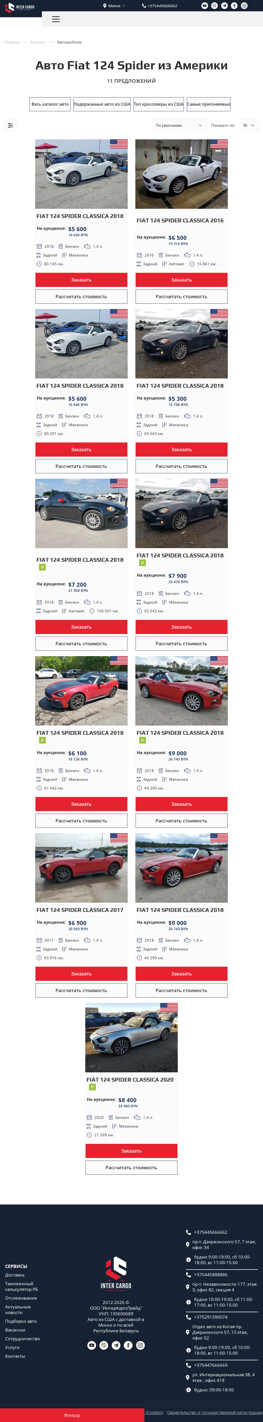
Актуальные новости (18, 1309)
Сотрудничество (22, 1339)
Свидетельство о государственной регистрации (214, 1412)
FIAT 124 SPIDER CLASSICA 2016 (180, 220)
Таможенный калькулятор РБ (21, 1286)
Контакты (15, 1356)
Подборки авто (21, 1321)
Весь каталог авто (50, 104)
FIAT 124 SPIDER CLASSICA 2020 (130, 1079)
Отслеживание (21, 1298)
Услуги (12, 1347)
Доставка (14, 1275)
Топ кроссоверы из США (159, 104)
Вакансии (15, 1330)
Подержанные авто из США (102, 104)
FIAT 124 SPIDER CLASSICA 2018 (80, 216)
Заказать (81, 280)
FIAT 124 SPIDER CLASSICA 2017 (80, 910)
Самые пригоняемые (208, 104)
